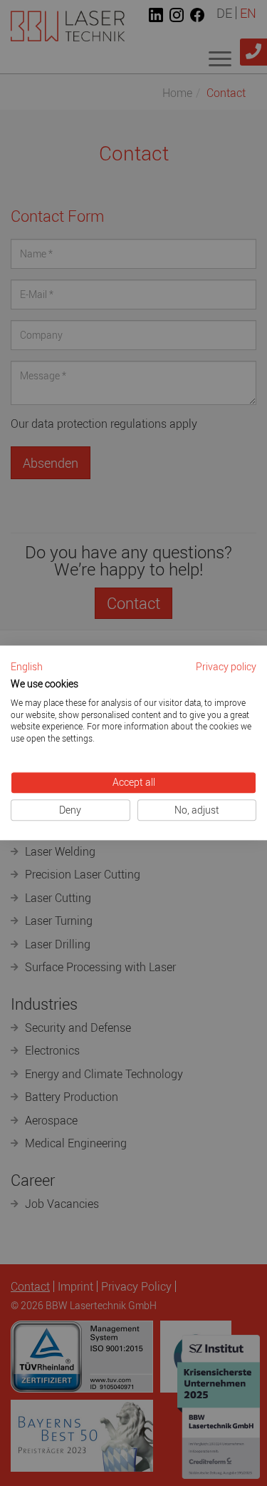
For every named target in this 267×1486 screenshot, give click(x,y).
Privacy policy (226, 666)
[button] (27, 667)
